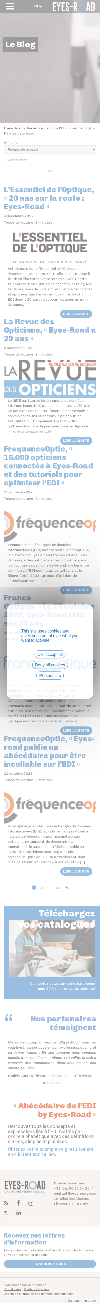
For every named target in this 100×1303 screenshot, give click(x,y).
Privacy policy (50, 684)
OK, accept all (50, 654)
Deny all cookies (50, 665)
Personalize (50, 675)
